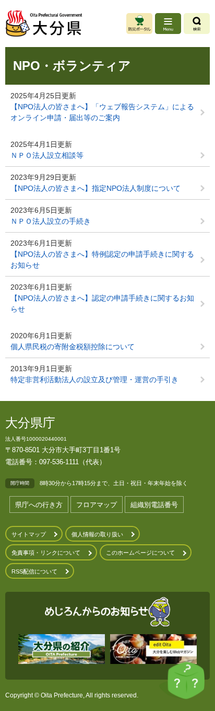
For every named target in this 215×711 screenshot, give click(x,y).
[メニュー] (168, 23)
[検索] (197, 23)
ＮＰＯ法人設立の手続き (50, 221)
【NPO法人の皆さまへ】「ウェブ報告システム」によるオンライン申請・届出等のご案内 (102, 112)
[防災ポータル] (139, 23)
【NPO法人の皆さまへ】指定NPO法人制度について (95, 188)
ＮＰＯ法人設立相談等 (46, 155)
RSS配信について (34, 571)
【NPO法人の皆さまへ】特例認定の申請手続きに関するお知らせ (102, 259)
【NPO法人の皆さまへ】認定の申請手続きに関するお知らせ (102, 303)
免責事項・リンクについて (45, 552)
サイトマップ (28, 534)
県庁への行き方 (39, 505)
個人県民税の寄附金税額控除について (72, 346)
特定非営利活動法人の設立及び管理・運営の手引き (94, 379)
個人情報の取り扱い (97, 534)
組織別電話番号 (154, 505)
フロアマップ (96, 505)
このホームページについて (140, 552)
